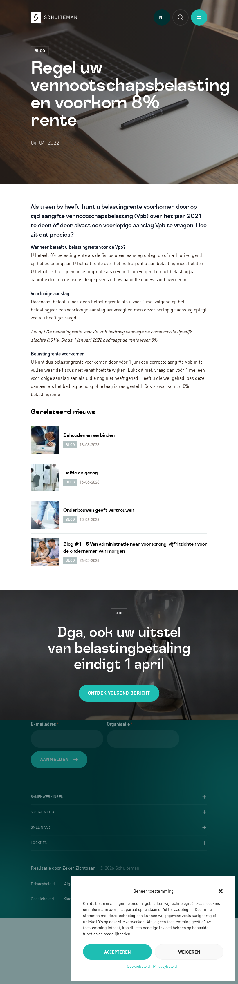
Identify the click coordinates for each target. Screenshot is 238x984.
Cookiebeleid (138, 966)
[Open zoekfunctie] (180, 17)
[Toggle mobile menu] (199, 17)
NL (162, 17)
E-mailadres (45, 724)
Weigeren (189, 951)
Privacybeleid (165, 966)
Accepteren (117, 951)
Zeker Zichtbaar (78, 868)
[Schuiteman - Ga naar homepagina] (54, 17)
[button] (220, 891)
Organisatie (119, 724)
